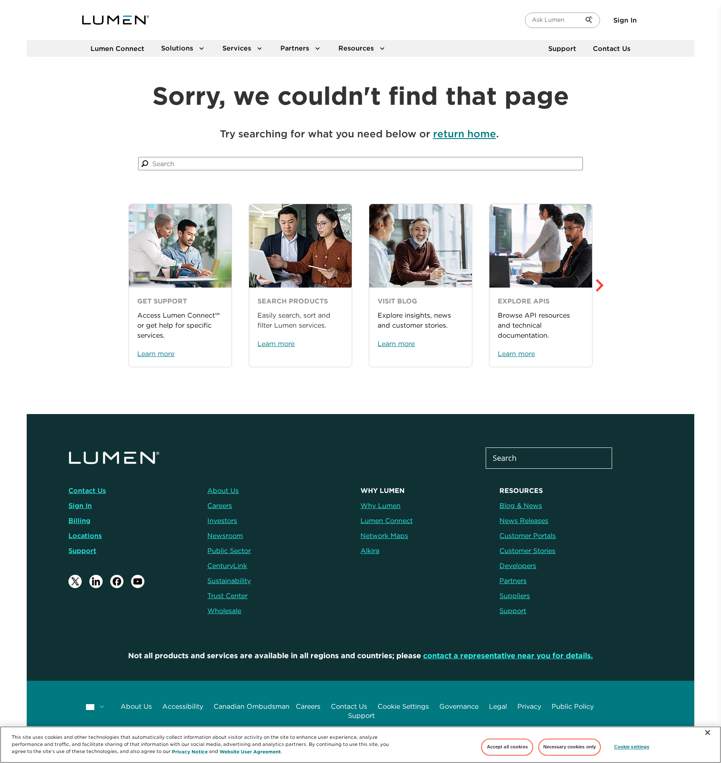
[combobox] (360, 163)
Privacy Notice (190, 751)
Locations (85, 535)
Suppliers (514, 595)
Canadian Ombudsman (252, 706)
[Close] (707, 732)
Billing (79, 520)
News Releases (523, 520)
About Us (136, 706)
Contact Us (611, 48)
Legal (498, 706)
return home (464, 133)
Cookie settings (632, 746)
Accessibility (182, 706)
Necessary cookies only (569, 746)
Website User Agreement (250, 751)
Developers (517, 565)
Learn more (155, 353)
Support (562, 48)
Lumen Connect (386, 520)
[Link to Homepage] (115, 20)
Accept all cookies (507, 746)
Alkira (369, 550)
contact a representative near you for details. (508, 655)
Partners (513, 580)
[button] (618, 285)
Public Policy (573, 706)
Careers (308, 706)
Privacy (529, 706)
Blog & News (520, 505)
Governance (459, 706)
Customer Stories (527, 550)
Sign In (625, 20)
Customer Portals (527, 535)
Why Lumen (380, 505)
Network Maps (384, 535)
